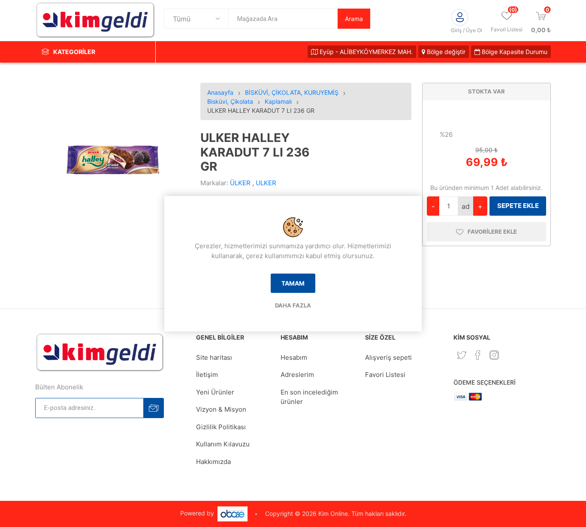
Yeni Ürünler (215, 392)
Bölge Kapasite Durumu (513, 51)
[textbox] (283, 19)
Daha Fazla (293, 305)
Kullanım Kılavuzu (223, 444)
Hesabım (294, 357)
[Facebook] (478, 355)
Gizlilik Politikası (221, 427)
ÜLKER (240, 183)
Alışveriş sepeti (388, 357)
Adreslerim (297, 374)
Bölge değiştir (445, 51)
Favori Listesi (385, 374)
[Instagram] (494, 355)
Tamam (293, 283)
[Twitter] (461, 355)
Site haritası (214, 357)
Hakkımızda (213, 462)
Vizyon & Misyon (221, 409)
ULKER (266, 183)
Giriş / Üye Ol (466, 30)
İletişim (207, 374)
